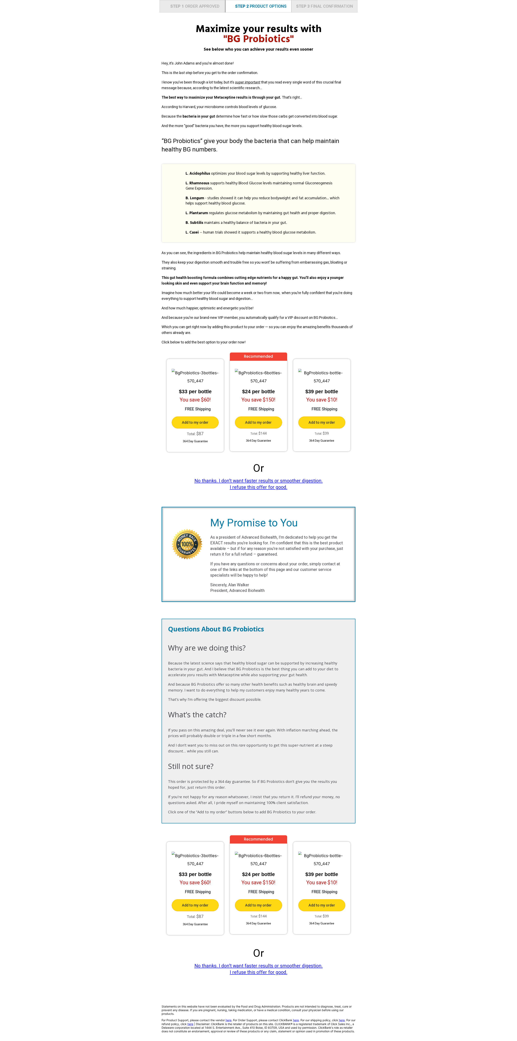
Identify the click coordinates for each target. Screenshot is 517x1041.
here (228, 1020)
